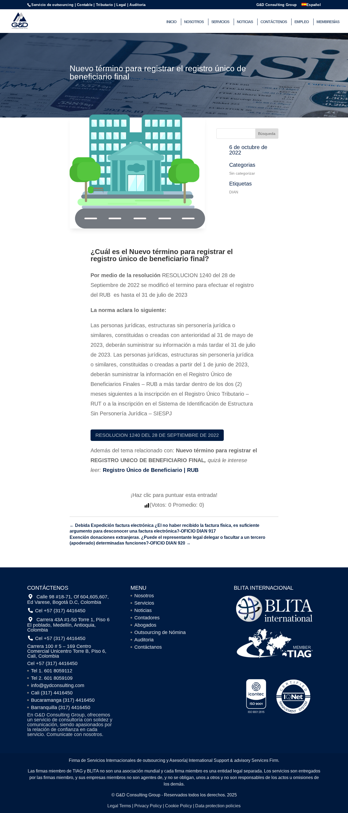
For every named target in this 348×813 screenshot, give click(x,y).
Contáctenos (273, 22)
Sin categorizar (242, 173)
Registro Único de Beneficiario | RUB (150, 470)
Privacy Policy (148, 805)
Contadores (147, 617)
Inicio (171, 22)
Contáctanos (148, 647)
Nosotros (194, 22)
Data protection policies (218, 805)
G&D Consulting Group (276, 5)
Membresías (327, 22)
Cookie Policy (178, 805)
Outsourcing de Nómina (160, 632)
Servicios (220, 22)
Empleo (301, 22)
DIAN (233, 192)
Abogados (145, 625)
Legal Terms (119, 805)
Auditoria (144, 639)
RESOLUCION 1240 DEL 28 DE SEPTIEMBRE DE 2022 (157, 435)
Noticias (245, 22)
